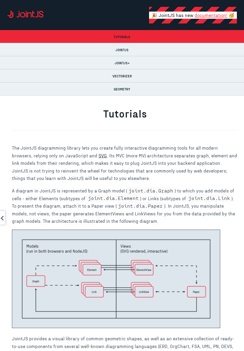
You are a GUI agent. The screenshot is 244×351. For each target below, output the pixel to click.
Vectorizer (122, 76)
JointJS (122, 50)
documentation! (211, 15)
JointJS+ (122, 63)
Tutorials (122, 37)
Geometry (122, 89)
